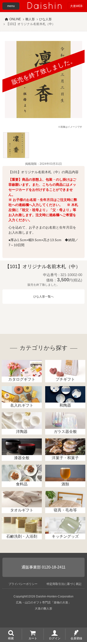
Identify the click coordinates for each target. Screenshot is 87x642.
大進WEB (76, 6)
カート (33, 638)
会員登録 (76, 638)
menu (11, 6)
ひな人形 (45, 19)
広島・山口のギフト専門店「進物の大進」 (43, 602)
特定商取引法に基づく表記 (64, 584)
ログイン (54, 638)
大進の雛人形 (43, 608)
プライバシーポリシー (22, 584)
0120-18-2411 (53, 567)
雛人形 (30, 19)
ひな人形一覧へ (43, 296)
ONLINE (15, 19)
